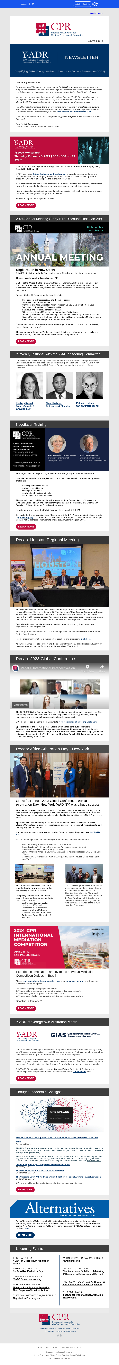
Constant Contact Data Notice (73, 1355)
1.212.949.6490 (49, 1331)
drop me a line (75, 116)
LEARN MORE (26, 205)
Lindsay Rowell (24, 403)
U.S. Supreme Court (29, 1148)
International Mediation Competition (82, 1284)
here (27, 1228)
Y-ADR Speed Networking (27, 1279)
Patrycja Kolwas (85, 403)
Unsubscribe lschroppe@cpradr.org (60, 1352)
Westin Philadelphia (38, 283)
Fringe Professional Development (49, 174)
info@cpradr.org (70, 1331)
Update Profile (39, 1355)
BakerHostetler (83, 644)
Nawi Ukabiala (54, 403)
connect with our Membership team (73, 111)
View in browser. (96, 13)
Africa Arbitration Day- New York (51, 802)
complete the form (75, 981)
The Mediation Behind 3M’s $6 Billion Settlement (40, 1171)
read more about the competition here (41, 981)
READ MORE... (94, 1160)
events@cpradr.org (62, 1358)
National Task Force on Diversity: (31, 1287)
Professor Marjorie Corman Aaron (66, 500)
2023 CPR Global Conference (33, 712)
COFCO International (87, 406)
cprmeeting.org (25, 517)
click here (85, 639)
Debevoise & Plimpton (58, 406)
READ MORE (25, 1189)
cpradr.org (59, 1331)
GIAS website (79, 1071)
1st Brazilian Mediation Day (28, 1271)
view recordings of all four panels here (78, 722)
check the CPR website (27, 102)
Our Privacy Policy (53, 1355)
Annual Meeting (71, 1261)
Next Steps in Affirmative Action (30, 1290)
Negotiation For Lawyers (26, 1298)
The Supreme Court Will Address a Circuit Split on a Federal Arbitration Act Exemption (58, 1177)
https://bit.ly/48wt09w (28, 1152)
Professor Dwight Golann (55, 503)
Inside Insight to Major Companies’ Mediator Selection (43, 1164)
